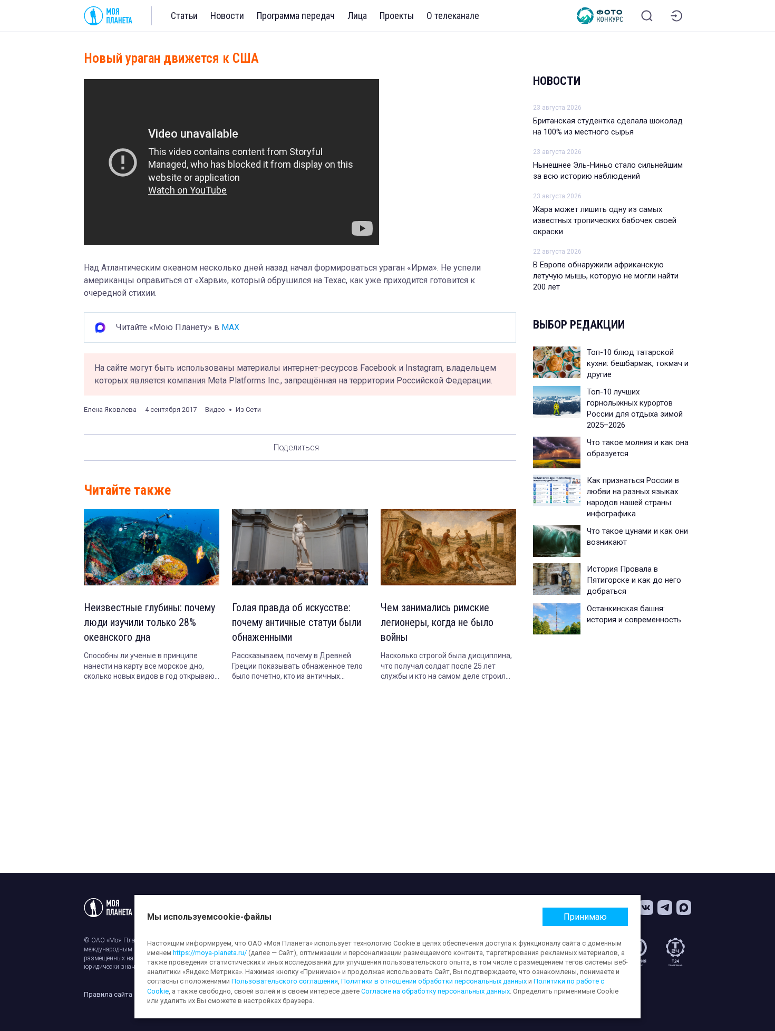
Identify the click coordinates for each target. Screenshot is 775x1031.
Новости (227, 15)
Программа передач (296, 15)
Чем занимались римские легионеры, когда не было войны (437, 622)
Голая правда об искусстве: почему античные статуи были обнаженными (296, 622)
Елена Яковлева (110, 409)
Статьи (184, 15)
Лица (357, 15)
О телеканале (453, 15)
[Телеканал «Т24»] (675, 952)
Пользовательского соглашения (284, 981)
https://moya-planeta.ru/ (210, 953)
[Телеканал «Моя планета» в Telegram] (664, 907)
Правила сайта (108, 994)
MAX (230, 327)
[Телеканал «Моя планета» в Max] (683, 907)
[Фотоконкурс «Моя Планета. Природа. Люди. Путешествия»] (600, 16)
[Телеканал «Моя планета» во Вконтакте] (645, 907)
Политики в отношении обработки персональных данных (434, 981)
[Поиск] (647, 16)
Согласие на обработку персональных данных (435, 991)
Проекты (397, 15)
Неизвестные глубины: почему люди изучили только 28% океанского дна (149, 622)
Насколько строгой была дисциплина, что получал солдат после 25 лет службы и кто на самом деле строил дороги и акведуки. (446, 666)
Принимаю (585, 917)
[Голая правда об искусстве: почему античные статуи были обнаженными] (299, 547)
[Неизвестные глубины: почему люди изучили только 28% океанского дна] (151, 547)
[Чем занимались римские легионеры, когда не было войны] (448, 547)
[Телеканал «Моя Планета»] (108, 15)
